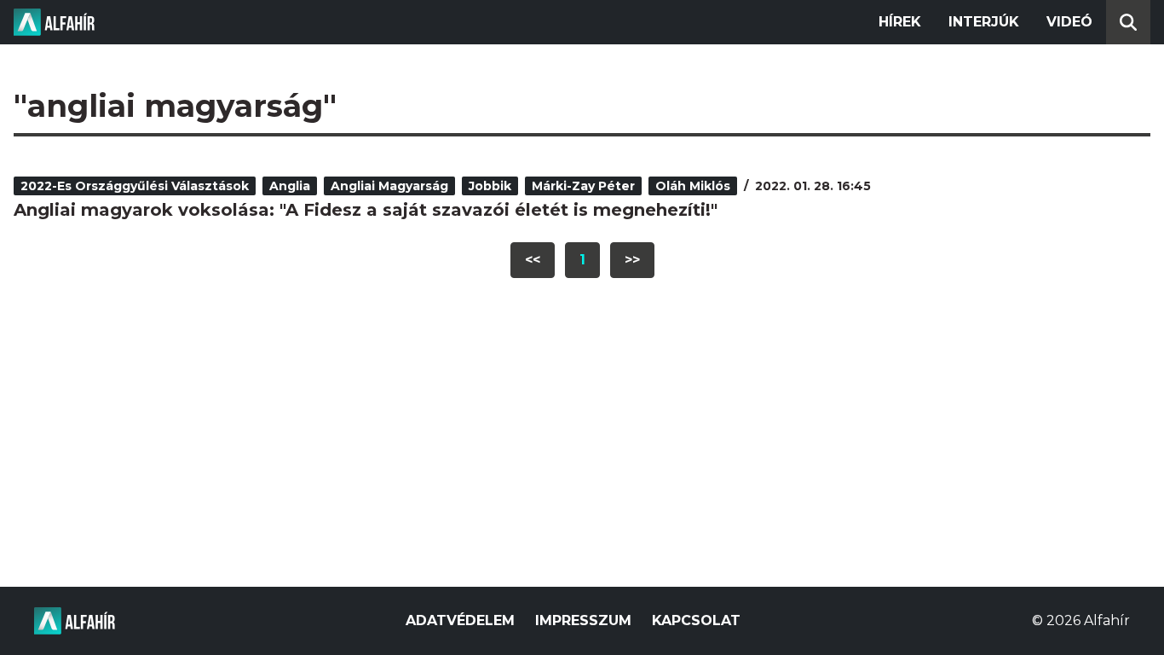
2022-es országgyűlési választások (134, 186)
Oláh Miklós (692, 186)
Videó (1069, 22)
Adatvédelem (460, 620)
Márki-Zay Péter (583, 186)
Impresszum (583, 620)
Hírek (900, 22)
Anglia (289, 186)
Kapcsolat (696, 620)
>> (632, 260)
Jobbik (490, 186)
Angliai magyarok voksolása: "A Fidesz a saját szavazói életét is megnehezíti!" (365, 210)
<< (532, 260)
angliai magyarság (389, 186)
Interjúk (983, 22)
